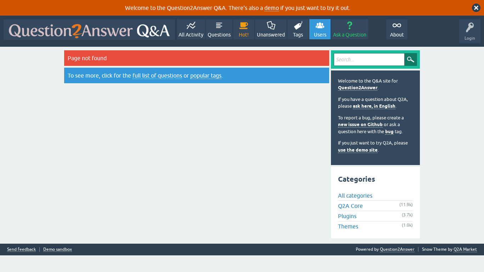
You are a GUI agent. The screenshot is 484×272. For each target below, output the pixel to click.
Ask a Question (349, 35)
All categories (355, 195)
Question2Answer (357, 87)
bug (389, 131)
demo (271, 8)
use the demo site (358, 150)
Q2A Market (465, 249)
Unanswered (271, 35)
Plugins (347, 216)
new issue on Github (360, 124)
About (397, 35)
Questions (219, 35)
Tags (298, 35)
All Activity (191, 35)
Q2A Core (350, 206)
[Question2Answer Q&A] (89, 29)
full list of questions (157, 75)
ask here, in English (374, 106)
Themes (348, 226)
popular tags (205, 75)
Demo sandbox (57, 249)
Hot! (244, 35)
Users (320, 35)
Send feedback (21, 249)
